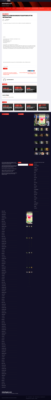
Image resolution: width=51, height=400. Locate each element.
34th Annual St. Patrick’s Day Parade (39, 162)
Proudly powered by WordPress (5, 397)
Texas (35, 196)
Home (3, 8)
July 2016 (3, 356)
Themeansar (15, 397)
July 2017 (3, 336)
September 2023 (4, 246)
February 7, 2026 (41, 109)
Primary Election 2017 (27, 8)
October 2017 (3, 331)
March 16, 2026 (18, 109)
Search (19, 162)
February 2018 (4, 324)
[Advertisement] (8, 31)
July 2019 (3, 295)
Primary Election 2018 (35, 8)
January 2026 (4, 214)
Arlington (35, 167)
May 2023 (3, 253)
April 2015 (3, 382)
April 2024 (3, 234)
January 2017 (3, 346)
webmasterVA (7, 19)
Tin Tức (35, 199)
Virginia (35, 206)
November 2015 (4, 370)
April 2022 (3, 260)
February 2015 (4, 385)
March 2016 (3, 363)
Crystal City (35, 170)
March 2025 (3, 221)
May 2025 (3, 219)
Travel (35, 201)
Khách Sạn (35, 182)
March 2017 (3, 343)
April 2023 (3, 255)
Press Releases (36, 189)
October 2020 (3, 270)
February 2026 (4, 212)
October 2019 (3, 290)
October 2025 (3, 216)
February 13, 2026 (29, 109)
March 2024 (3, 236)
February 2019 (4, 304)
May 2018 (3, 319)
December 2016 (4, 348)
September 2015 (4, 373)
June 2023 (3, 251)
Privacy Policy (42, 8)
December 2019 (4, 287)
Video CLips (35, 204)
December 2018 (4, 307)
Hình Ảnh (35, 177)
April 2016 (3, 361)
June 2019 (3, 297)
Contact (13, 8)
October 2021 (3, 263)
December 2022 (4, 258)
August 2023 (3, 248)
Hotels (35, 179)
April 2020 (3, 280)
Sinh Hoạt (35, 194)
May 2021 (3, 265)
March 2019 (3, 302)
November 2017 (4, 329)
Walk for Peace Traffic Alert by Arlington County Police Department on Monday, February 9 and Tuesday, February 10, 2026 (9, 174)
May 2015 (3, 380)
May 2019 (3, 299)
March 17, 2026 (6, 109)
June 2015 (3, 378)
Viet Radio (36, 398)
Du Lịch (35, 174)
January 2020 (4, 285)
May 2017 (3, 339)
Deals (35, 172)
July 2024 (3, 229)
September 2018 (4, 312)
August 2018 (3, 314)
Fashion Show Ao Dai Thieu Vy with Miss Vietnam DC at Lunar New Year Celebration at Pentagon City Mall (10, 73)
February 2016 (4, 365)
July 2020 (3, 275)
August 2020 (3, 273)
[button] (42, 127)
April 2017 (3, 341)
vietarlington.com (7, 3)
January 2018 (3, 326)
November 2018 (4, 309)
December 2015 (4, 368)
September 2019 (4, 292)
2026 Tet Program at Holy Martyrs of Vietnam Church (30, 90)
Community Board (8, 8)
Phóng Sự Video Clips (19, 8)
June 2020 (3, 277)
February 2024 (4, 238)
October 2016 (3, 351)
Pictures (35, 187)
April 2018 (3, 321)
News (35, 184)
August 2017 (3, 334)
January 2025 (3, 224)
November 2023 (4, 243)
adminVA (9, 91)
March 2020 (3, 282)
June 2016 (3, 358)
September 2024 (4, 226)
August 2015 (3, 375)
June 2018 (3, 317)
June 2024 (3, 231)
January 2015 (3, 387)
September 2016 (4, 353)
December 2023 (4, 241)
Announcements (36, 165)
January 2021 (3, 268)
